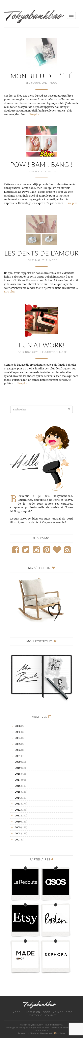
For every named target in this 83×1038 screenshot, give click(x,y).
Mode (53, 83)
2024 (18, 738)
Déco (69, 1012)
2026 (18, 726)
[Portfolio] (41, 675)
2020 (18, 762)
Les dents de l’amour (41, 253)
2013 (18, 803)
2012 (18, 809)
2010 (18, 821)
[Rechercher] (69, 409)
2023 (18, 744)
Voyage (58, 1012)
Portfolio (35, 1015)
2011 (18, 815)
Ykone (62, 1033)
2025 (18, 732)
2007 (18, 839)
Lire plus (34, 114)
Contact (51, 1015)
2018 (18, 773)
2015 (18, 791)
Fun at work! (42, 345)
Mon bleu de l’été (41, 76)
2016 (18, 786)
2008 (18, 833)
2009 (18, 827)
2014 (18, 797)
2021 (18, 756)
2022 (18, 750)
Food (46, 1012)
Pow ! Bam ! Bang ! (41, 165)
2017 (18, 779)
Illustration (49, 352)
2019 (18, 768)
